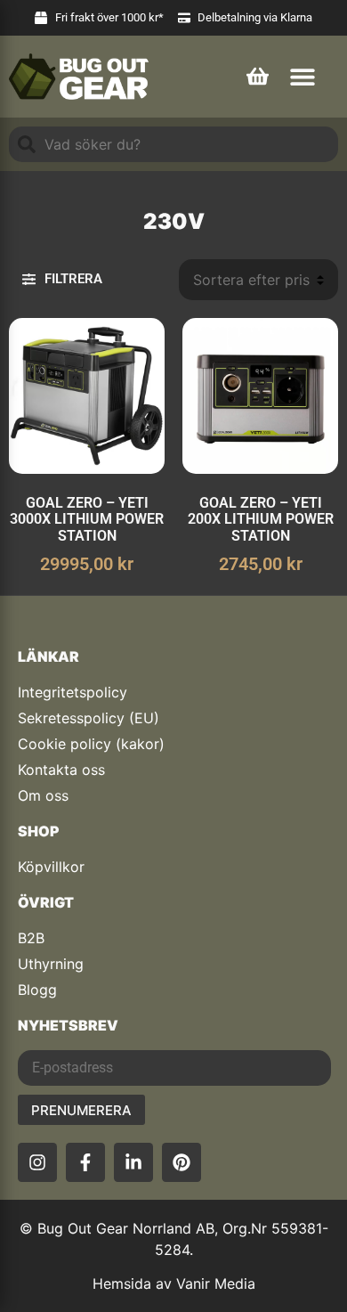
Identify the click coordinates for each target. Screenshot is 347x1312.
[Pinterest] (181, 1162)
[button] (302, 76)
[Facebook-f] (85, 1162)
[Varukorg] (257, 74)
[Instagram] (37, 1162)
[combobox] (173, 144)
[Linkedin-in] (133, 1162)
